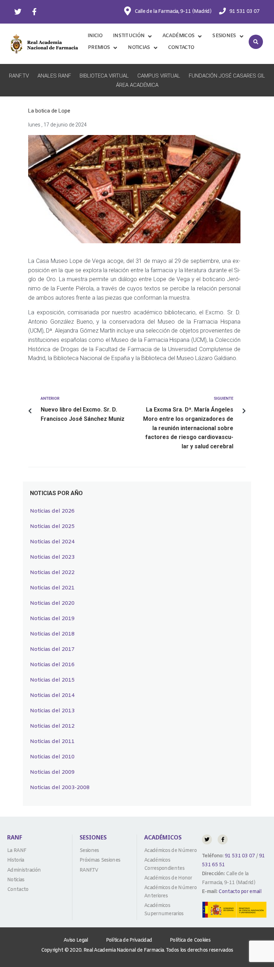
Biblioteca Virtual (104, 76)
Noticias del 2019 (52, 618)
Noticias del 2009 (52, 772)
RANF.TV (19, 76)
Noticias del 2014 (52, 695)
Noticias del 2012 (52, 726)
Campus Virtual (158, 76)
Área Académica (137, 85)
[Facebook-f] (34, 12)
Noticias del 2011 (52, 741)
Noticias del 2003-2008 (60, 787)
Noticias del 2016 (52, 664)
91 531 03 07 (239, 856)
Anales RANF (54, 76)
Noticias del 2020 (52, 603)
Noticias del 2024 (52, 541)
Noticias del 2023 (52, 557)
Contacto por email (239, 891)
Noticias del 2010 (52, 757)
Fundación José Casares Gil (227, 76)
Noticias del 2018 (52, 634)
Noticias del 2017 (52, 649)
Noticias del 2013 (52, 710)
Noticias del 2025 (52, 526)
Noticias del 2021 (52, 588)
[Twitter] (18, 12)
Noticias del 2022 (52, 572)
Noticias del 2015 (52, 680)
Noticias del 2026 (52, 511)
